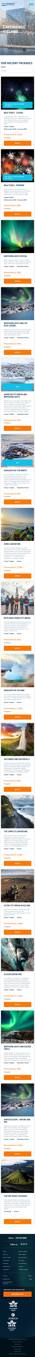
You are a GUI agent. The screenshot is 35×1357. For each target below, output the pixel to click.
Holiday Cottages (23, 1269)
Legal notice (17, 1344)
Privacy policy (17, 1349)
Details (17, 143)
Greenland (6, 1269)
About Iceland (7, 1257)
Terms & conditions (17, 1341)
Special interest (22, 1257)
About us (5, 1254)
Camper (20, 1266)
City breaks (6, 1260)
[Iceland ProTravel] (11, 3)
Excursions (21, 1260)
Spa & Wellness (22, 1263)
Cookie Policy (17, 1351)
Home (4, 1251)
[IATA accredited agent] (12, 1306)
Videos (30, 1275)
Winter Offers (22, 1254)
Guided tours (6, 1266)
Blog (30, 1279)
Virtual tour (6, 1279)
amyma (24, 1353)
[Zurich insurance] (12, 1315)
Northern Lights (22, 1251)
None (4, 71)
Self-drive (5, 1263)
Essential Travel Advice (17, 1346)
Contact (5, 1275)
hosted (11, 1353)
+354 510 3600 (21, 1238)
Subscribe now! (17, 1294)
